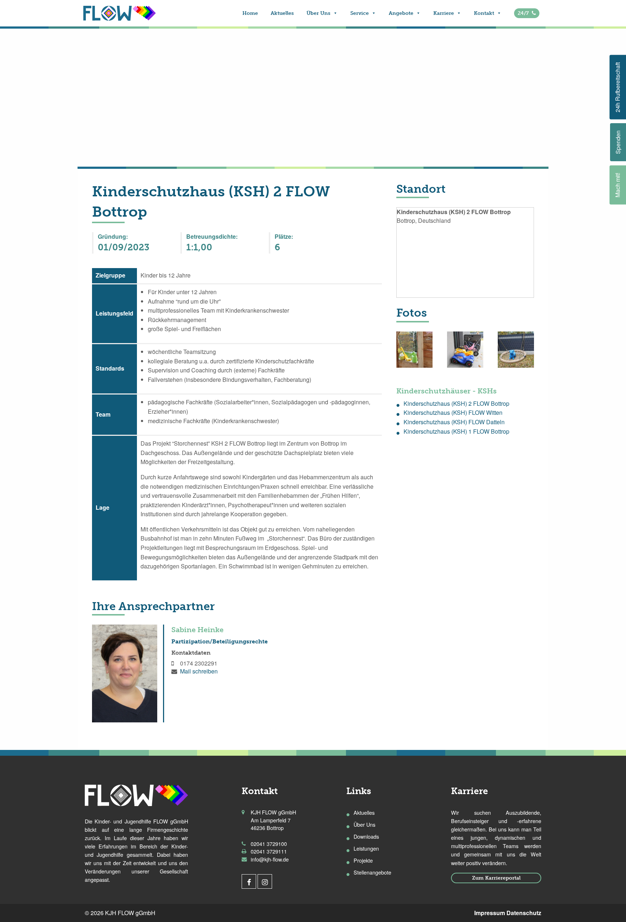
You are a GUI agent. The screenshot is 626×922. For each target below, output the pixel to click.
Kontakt (484, 13)
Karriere (443, 13)
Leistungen (366, 848)
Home (250, 13)
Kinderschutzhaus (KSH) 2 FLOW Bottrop (456, 403)
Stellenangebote (372, 872)
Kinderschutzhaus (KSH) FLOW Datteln (454, 422)
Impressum (489, 913)
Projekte (363, 860)
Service (359, 13)
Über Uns (318, 13)
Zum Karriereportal (496, 878)
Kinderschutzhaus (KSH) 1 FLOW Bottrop (456, 431)
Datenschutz (523, 913)
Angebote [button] (401, 13)
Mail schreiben (199, 671)
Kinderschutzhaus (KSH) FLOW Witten (453, 412)
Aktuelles (282, 13)
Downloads (366, 836)
